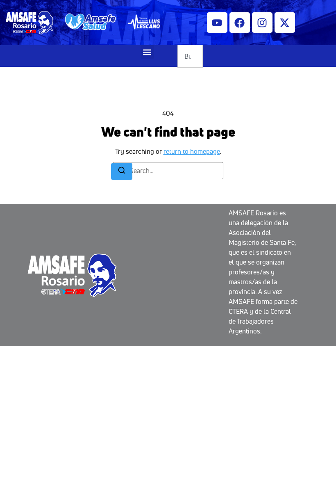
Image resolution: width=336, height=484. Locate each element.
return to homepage (191, 151)
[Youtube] (217, 22)
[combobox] (190, 56)
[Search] (121, 171)
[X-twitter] (285, 22)
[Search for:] (168, 170)
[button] (147, 52)
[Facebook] (239, 22)
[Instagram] (262, 22)
